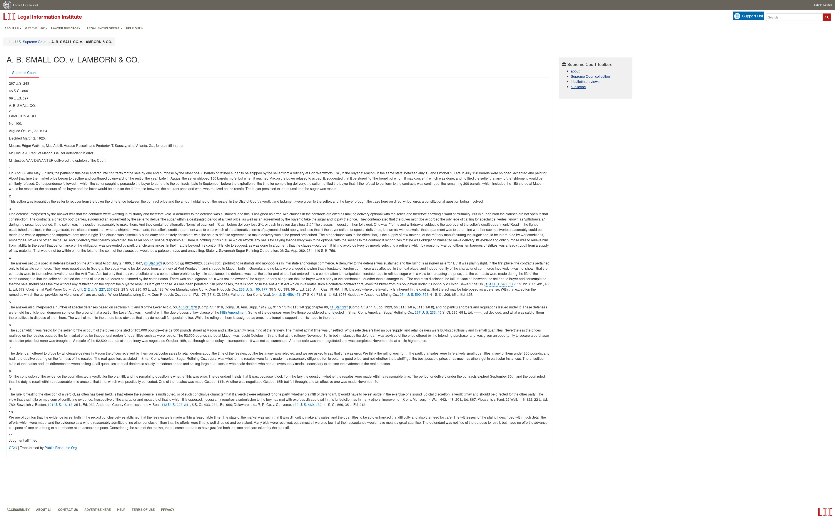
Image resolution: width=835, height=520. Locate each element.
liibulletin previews (585, 81)
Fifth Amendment (233, 312)
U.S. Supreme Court (30, 41)
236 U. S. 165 (249, 289)
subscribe (578, 86)
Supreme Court (24, 72)
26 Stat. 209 (153, 263)
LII (8, 41)
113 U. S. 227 (171, 404)
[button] (826, 17)
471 (298, 294)
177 (264, 289)
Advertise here (97, 509)
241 (187, 404)
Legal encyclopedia (103, 28)
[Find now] (827, 17)
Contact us (68, 509)
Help (121, 509)
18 (70, 404)
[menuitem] (11, 28)
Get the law (35, 28)
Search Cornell (823, 4)
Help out (133, 28)
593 (425, 294)
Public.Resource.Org (61, 447)
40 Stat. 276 (188, 307)
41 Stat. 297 (339, 307)
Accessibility (18, 509)
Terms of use (143, 509)
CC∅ (13, 447)
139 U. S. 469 (303, 404)
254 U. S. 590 (410, 294)
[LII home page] (825, 512)
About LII (12, 28)
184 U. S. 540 (496, 283)
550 (511, 283)
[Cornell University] (7, 5)
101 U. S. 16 (57, 404)
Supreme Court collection (590, 76)
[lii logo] (52, 17)
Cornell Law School (25, 5)
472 (318, 404)
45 (439, 312)
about (575, 71)
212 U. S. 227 (94, 289)
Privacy (167, 509)
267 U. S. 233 (425, 312)
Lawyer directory (65, 28)
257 (110, 289)
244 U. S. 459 (282, 294)
